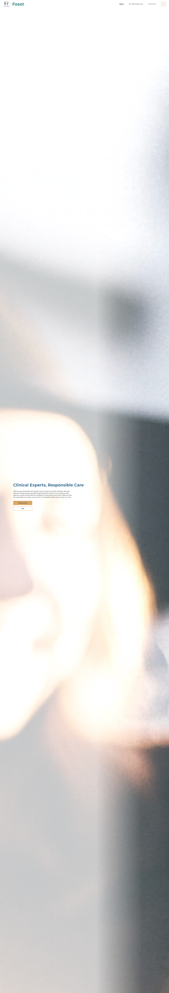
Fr (163, 4)
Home (121, 4)
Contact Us (152, 4)
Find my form (22, 503)
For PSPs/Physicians (136, 4)
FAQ (22, 508)
